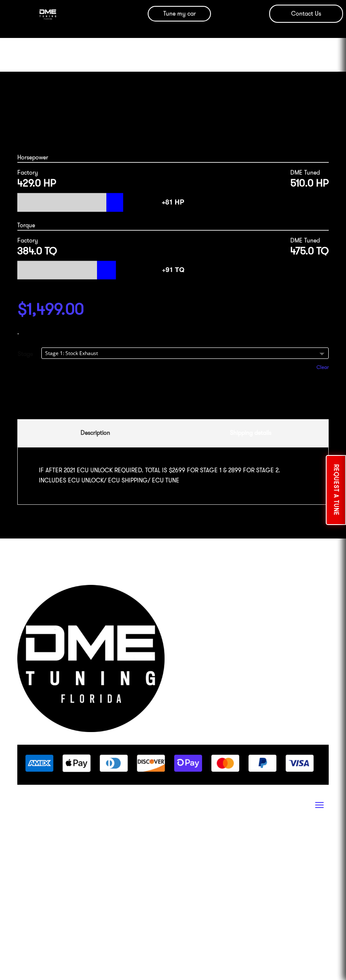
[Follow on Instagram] (24, 843)
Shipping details (250, 432)
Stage (25, 354)
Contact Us (306, 13)
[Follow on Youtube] (74, 843)
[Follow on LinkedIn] (58, 843)
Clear (322, 367)
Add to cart (173, 395)
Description (95, 432)
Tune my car (179, 13)
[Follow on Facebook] (41, 843)
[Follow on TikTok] (91, 843)
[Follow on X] (108, 843)
